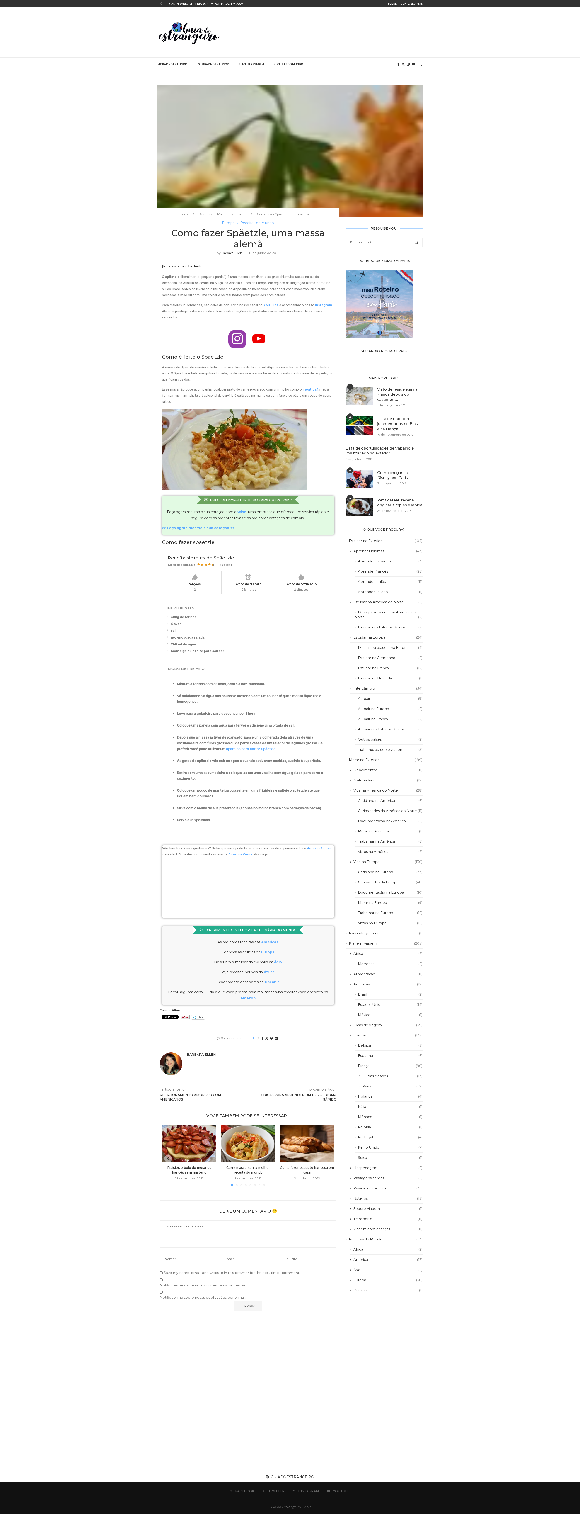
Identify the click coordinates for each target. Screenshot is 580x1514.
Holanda (390, 1096)
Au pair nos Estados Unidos (390, 729)
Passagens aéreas (388, 1178)
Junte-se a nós (412, 3)
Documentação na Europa (390, 892)
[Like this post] (257, 1038)
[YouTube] (259, 339)
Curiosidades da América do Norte (390, 811)
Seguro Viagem (388, 1208)
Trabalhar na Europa (390, 913)
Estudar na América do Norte (388, 602)
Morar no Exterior (172, 64)
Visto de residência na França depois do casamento (397, 394)
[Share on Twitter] (266, 1038)
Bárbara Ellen (232, 253)
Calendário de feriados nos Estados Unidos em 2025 (211, 3)
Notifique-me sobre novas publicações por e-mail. (203, 1297)
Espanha (390, 1055)
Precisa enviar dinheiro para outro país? (251, 500)
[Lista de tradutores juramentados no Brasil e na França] (359, 425)
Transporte (388, 1219)
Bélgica (390, 1045)
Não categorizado (386, 933)
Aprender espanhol (390, 561)
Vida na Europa (388, 862)
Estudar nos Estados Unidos (390, 627)
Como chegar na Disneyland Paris (392, 475)
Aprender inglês (390, 581)
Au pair (390, 698)
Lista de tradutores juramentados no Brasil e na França (398, 424)
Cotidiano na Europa (390, 872)
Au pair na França (390, 719)
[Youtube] (413, 64)
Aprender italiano (390, 592)
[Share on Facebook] (262, 1038)
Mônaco (390, 1117)
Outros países (390, 739)
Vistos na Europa (390, 923)
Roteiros (388, 1198)
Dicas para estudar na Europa (390, 647)
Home (184, 214)
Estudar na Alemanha (390, 658)
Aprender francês (390, 571)
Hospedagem (388, 1168)
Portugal (390, 1137)
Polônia (390, 1127)
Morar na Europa (390, 902)
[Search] (420, 64)
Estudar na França (390, 668)
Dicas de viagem (388, 1025)
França (390, 1066)
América (388, 1259)
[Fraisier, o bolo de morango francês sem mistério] (189, 1143)
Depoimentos (388, 770)
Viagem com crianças (388, 1229)
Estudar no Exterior (213, 64)
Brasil (390, 994)
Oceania (388, 1290)
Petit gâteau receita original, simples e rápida (400, 502)
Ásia (388, 1270)
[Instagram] (408, 64)
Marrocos (390, 964)
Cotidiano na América (390, 800)
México (390, 1015)
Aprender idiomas (388, 551)
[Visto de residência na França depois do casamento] (359, 396)
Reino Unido (390, 1147)
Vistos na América (390, 851)
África (388, 953)
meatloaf (310, 389)
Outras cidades (392, 1076)
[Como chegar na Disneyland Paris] (359, 479)
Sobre (392, 3)
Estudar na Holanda (390, 678)
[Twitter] (403, 64)
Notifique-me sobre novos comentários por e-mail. (203, 1285)
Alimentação (388, 974)
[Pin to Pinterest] (271, 1038)
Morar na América (390, 831)
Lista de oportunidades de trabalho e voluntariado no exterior (380, 450)
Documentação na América (390, 821)
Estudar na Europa (388, 637)
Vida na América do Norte (388, 790)
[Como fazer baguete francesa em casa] (307, 1143)
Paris (392, 1086)
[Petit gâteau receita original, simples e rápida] (359, 507)
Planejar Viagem (251, 64)
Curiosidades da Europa (390, 882)
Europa (242, 214)
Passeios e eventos (388, 1188)
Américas (269, 942)
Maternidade (388, 780)
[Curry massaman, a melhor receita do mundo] (248, 1143)
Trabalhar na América (390, 841)
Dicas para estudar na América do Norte (389, 614)
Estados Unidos (390, 1004)
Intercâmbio (388, 688)
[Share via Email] (276, 1038)
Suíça (390, 1157)
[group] (248, 752)
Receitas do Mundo (288, 64)
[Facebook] (398, 64)
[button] (161, 3)
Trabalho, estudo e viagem (390, 749)
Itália (390, 1106)
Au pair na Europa (390, 709)
